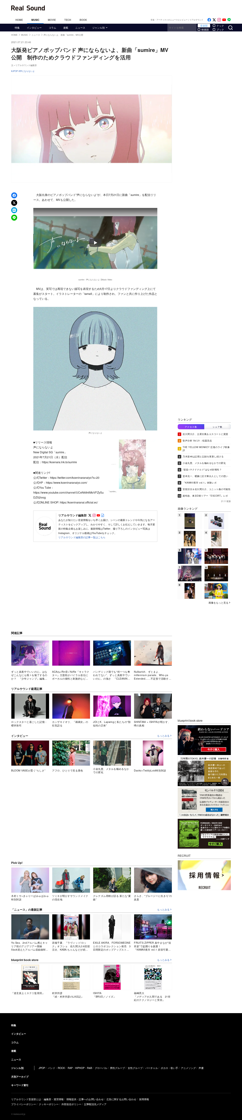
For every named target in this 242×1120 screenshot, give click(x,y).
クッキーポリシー (49, 1104)
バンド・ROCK (56, 1068)
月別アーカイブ (20, 1076)
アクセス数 (191, 426)
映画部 (205, 29)
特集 (17, 27)
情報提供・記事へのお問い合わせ (85, 1099)
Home (19, 20)
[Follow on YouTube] (224, 20)
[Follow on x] (214, 20)
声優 (201, 1068)
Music (35, 20)
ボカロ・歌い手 (169, 1068)
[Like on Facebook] (209, 20)
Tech (67, 20)
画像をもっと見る (218, 602)
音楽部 (204, 25)
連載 (65, 27)
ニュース (80, 27)
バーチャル (151, 1068)
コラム (52, 27)
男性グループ (117, 1068)
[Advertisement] (145, 8)
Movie (52, 20)
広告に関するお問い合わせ (121, 1099)
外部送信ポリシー (71, 1104)
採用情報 (144, 1099)
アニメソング (188, 1068)
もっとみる (163, 735)
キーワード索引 (20, 1085)
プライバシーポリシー (23, 1104)
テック (220, 25)
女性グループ (135, 1068)
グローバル (101, 1068)
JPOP (15, 71)
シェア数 (218, 426)
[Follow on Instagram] (219, 20)
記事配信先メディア (95, 1104)
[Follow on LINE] (229, 20)
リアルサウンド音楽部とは (26, 1099)
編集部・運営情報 (54, 1099)
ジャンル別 (98, 27)
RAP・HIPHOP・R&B (80, 1068)
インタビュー (34, 27)
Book (83, 20)
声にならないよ (27, 71)
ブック (220, 29)
